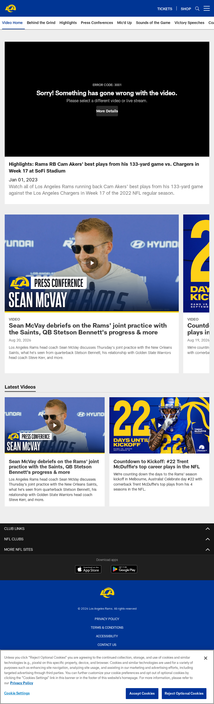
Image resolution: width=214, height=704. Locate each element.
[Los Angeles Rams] (107, 593)
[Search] (197, 8)
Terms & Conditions (107, 627)
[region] (107, 677)
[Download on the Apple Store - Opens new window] (88, 569)
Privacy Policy (107, 619)
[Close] (205, 658)
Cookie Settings (17, 693)
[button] (107, 111)
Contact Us (107, 644)
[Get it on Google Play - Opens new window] (124, 571)
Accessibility (107, 636)
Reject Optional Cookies (184, 693)
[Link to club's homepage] (10, 6)
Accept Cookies (142, 693)
